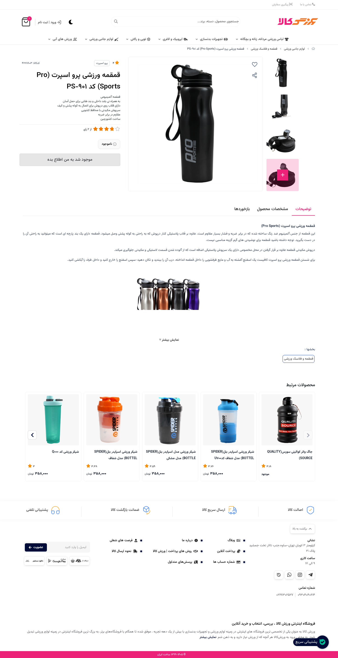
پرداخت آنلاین (226, 551)
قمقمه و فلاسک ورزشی (264, 49)
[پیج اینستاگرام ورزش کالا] (299, 574)
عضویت (38, 547)
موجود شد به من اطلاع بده (69, 160)
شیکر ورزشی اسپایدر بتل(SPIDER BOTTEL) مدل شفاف (115, 454)
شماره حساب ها (224, 562)
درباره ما (187, 540)
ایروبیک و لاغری (173, 39)
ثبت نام (43, 22)
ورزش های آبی (62, 39)
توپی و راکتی (138, 39)
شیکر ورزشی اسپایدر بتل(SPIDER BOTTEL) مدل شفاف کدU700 (232, 454)
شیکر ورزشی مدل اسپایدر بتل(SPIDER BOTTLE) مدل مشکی (171, 454)
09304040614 (306, 595)
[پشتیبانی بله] (278, 574)
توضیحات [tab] (303, 209)
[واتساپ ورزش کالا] (289, 574)
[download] (34, 560)
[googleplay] (56, 560)
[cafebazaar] (79, 560)
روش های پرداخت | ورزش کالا (172, 551)
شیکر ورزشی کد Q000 (65, 452)
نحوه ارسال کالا (121, 551)
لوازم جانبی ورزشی (101, 39)
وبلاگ (231, 540)
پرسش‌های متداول (180, 562)
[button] (32, 435)
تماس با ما (306, 5)
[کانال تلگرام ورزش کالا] (310, 574)
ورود (53, 22)
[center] (116, 21)
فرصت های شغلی (121, 540)
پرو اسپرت (102, 63)
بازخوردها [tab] (242, 209)
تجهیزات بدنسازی (211, 39)
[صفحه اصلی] (313, 49)
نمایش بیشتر (170, 340)
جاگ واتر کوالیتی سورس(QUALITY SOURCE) (289, 454)
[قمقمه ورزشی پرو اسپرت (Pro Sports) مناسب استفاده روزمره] (292, 609)
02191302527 (284, 595)
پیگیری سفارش (280, 5)
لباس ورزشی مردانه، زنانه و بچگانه (262, 39)
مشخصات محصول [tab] (272, 209)
